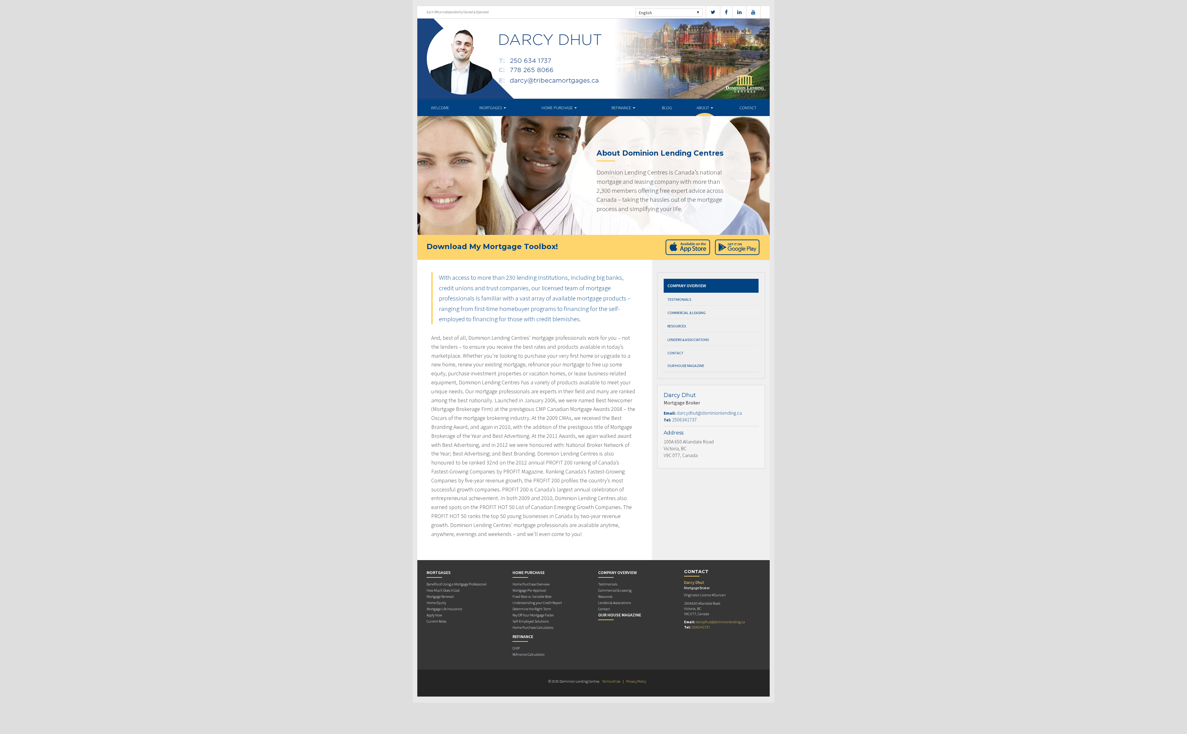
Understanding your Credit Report (537, 602)
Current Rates (436, 621)
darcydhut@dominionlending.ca (709, 413)
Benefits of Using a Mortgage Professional (457, 584)
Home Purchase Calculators (533, 627)
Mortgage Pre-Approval (529, 590)
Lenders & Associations (688, 339)
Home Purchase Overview (531, 584)
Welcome (440, 107)
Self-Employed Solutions (531, 621)
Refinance (621, 107)
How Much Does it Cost (443, 590)
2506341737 (684, 420)
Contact (747, 107)
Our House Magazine (685, 365)
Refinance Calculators (528, 654)
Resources (676, 326)
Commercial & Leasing (686, 312)
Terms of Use (611, 681)
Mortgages (491, 107)
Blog (667, 107)
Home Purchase (558, 107)
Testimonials (679, 299)
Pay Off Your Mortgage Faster (533, 615)
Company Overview (686, 285)
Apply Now (434, 615)
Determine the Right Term (532, 609)
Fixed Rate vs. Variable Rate (532, 596)
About (703, 107)
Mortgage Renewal (440, 596)
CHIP (516, 648)
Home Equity (436, 602)
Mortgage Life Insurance (444, 609)
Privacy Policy (636, 681)
